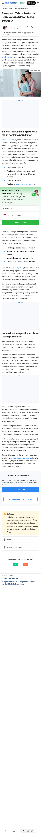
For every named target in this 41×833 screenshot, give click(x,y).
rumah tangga (7, 57)
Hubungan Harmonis (21, 8)
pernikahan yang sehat (23, 458)
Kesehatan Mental (7, 8)
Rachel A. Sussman (9, 140)
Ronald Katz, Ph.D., (16, 268)
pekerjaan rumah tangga (25, 184)
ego (21, 261)
